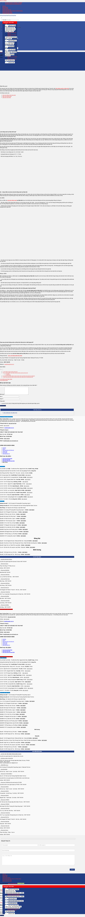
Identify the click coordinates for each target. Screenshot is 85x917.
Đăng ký (1, 915)
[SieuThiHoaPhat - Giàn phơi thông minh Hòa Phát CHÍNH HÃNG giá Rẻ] (8, 15)
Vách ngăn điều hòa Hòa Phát (8, 460)
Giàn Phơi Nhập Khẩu (10, 28)
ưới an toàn (59, 420)
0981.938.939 (28, 475)
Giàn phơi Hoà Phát (10, 27)
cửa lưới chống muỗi (12, 200)
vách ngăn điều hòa (25, 420)
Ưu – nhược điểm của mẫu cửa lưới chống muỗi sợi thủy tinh (15, 372)
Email (1, 398)
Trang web (2, 401)
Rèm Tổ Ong (5, 462)
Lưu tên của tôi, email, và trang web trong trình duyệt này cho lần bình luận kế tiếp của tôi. (20, 403)
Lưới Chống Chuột (4, 380)
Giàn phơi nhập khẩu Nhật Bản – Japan (10, 31)
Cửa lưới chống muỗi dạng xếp (9, 95)
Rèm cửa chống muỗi (7, 96)
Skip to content (3, 0)
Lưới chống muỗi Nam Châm (6, 379)
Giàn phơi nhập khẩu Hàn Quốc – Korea (11, 38)
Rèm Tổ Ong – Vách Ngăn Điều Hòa (11, 53)
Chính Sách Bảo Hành (7, 13)
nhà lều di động (5, 421)
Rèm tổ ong (18, 420)
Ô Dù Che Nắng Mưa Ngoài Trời (9, 55)
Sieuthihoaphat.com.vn (9, 364)
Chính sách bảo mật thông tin (8, 450)
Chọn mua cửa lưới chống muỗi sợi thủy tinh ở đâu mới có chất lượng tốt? (18, 377)
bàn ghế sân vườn (11, 421)
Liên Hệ (4, 6)
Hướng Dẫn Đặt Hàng (7, 12)
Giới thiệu (4, 447)
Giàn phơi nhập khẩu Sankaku (13, 895)
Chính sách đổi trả (6, 9)
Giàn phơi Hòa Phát (6, 97)
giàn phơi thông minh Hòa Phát (41, 420)
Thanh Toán (5, 8)
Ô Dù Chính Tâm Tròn (11, 59)
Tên (1, 396)
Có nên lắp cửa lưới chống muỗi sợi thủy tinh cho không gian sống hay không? (19, 376)
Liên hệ (3, 449)
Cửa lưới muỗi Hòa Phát (7, 458)
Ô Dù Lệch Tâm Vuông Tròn (13, 908)
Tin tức (1, 52)
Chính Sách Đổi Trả (6, 453)
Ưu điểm (7, 373)
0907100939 (31, 509)
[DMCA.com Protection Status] (21, 883)
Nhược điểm (8, 374)
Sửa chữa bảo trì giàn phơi (10, 412)
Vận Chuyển (5, 7)
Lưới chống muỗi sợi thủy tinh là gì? (10, 371)
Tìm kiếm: (4, 20)
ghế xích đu (17, 421)
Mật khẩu (2, 898)
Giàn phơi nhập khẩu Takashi (13, 894)
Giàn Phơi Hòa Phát (12, 883)
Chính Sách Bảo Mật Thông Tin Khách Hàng (12, 10)
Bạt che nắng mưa (10, 60)
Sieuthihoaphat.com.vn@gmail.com (10, 440)
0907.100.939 (6, 425)
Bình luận (2, 394)
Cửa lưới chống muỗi (52, 420)
